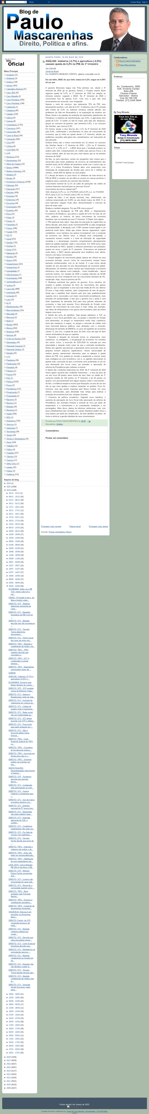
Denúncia (10, 157)
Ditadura (10, 175)
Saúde (9, 414)
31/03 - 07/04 (14, 1018)
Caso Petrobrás (13, 103)
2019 (9, 490)
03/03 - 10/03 (14, 1032)
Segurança (11, 421)
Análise (9, 82)
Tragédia (10, 453)
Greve (9, 250)
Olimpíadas (11, 342)
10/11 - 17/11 (14, 510)
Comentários (12, 125)
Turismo (10, 460)
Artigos (9, 86)
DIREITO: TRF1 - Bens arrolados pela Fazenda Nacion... (19, 894)
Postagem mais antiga (98, 527)
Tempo (9, 435)
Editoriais (10, 185)
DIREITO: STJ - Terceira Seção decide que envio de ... (21, 840)
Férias (9, 218)
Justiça (9, 285)
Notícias (10, 335)
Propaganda (11, 396)
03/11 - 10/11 (14, 514)
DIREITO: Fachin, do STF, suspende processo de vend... (20, 923)
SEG (8, 417)
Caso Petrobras (13, 100)
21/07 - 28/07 (14, 566)
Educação (10, 189)
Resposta (10, 410)
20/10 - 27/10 (14, 521)
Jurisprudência (12, 282)
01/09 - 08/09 (14, 545)
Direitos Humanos (14, 171)
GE (8, 235)
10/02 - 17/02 (14, 1042)
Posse (9, 385)
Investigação (12, 278)
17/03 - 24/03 (14, 1025)
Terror (9, 442)
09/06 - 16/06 (14, 579)
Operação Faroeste (14, 346)
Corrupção (11, 139)
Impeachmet (11, 268)
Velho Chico (11, 464)
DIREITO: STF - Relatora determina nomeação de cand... (20, 606)
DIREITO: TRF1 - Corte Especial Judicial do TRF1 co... (21, 741)
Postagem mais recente (51, 527)
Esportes (10, 211)
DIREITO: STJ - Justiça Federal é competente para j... (21, 793)
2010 (9, 1085)
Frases (9, 228)
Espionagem (11, 207)
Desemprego (12, 161)
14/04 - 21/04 (14, 1011)
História (9, 257)
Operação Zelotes (14, 350)
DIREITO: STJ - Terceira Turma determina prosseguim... (19, 631)
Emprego (10, 196)
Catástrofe (11, 107)
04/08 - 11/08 (14, 559)
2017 (9, 1060)
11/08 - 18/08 (14, 555)
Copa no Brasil (12, 136)
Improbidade (11, 271)
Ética (8, 214)
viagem (9, 467)
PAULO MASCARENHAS (130, 61)
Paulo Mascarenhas (127, 65)
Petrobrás (10, 368)
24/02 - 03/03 (14, 1036)
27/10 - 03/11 (14, 517)
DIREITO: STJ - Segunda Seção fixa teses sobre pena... (19, 987)
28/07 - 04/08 (14, 562)
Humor (9, 260)
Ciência (9, 118)
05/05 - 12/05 (14, 1001)
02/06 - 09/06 (14, 583)
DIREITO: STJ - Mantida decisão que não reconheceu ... (22, 623)
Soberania (10, 428)
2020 (9, 487)
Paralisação (11, 364)
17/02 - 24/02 (14, 1039)
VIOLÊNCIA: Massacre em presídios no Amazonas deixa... (20, 914)
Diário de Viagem (13, 164)
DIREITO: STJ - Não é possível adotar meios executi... (19, 733)
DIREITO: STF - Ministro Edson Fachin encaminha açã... (20, 873)
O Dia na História (13, 339)
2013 (9, 1074)
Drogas (9, 178)
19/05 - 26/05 (14, 994)
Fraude (9, 232)
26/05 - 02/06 (14, 586)
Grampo (10, 246)
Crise (8, 143)
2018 (9, 1057)
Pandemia (10, 360)
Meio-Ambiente (13, 310)
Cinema (9, 121)
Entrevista (11, 200)
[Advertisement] (61, 504)
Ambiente (10, 78)
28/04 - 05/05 (14, 1004)
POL (8, 378)
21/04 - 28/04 (14, 1008)
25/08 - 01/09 (14, 548)
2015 (9, 1067)
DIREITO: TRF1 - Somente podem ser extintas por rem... (20, 762)
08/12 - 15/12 (14, 497)
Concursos (11, 128)
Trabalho (10, 446)
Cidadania (10, 111)
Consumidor (11, 132)
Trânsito (10, 457)
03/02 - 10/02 (14, 1046)
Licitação (10, 296)
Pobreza (10, 371)
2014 (9, 1071)
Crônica (9, 146)
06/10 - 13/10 (14, 528)
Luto (8, 300)
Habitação (10, 253)
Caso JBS (11, 93)
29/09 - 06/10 (14, 531)
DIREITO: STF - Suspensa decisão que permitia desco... (20, 779)
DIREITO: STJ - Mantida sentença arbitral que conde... (19, 931)
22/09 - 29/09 (14, 534)
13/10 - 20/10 (14, 524)
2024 (9, 483)
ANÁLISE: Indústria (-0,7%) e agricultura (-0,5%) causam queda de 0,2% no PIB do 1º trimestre (73, 62)
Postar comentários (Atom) (60, 532)
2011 (9, 1081)
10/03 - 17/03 (14, 1029)
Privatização (11, 392)
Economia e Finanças (15, 182)
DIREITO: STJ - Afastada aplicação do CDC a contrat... (19, 820)
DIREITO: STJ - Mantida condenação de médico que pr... (21, 978)
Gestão (9, 243)
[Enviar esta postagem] (88, 421)
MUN (8, 321)
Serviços (10, 425)
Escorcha (10, 203)
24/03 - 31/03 (14, 1022)
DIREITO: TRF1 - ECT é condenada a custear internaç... (19, 661)
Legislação (11, 293)
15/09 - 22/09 (14, 538)
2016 (9, 1064)
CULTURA (10, 150)
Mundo (9, 325)
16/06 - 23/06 (14, 576)
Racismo (10, 400)
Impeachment (12, 264)
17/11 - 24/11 (14, 507)
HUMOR (12, 673)
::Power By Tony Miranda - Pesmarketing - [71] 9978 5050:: (87, 1111)
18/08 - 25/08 (14, 552)
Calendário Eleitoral (14, 89)
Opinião (9, 353)
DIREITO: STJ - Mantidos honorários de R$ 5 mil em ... (21, 614)
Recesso (10, 403)
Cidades (10, 114)
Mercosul (10, 317)
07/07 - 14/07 (14, 572)
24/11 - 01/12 (14, 504)
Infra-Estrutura (12, 275)
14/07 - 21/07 (14, 569)
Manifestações (12, 307)
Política (9, 382)
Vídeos (9, 471)
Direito (9, 168)
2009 (9, 1088)
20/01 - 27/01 (14, 1053)
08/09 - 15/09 (14, 541)
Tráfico (9, 450)
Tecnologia (11, 432)
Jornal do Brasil (52, 71)
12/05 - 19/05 (14, 998)
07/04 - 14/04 (14, 1015)
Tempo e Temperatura (15, 439)
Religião (10, 407)
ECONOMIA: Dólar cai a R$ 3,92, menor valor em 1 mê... (20, 591)
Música (9, 328)
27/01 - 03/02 (14, 1049)
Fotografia (10, 225)
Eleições (10, 193)
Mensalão (10, 314)
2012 (9, 1078)
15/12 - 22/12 (14, 493)
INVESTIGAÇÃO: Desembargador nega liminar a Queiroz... (22, 770)
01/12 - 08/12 (14, 500)
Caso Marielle (12, 96)
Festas (9, 221)
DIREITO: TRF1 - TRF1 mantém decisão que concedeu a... (19, 652)
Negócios (10, 332)
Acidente (10, 75)
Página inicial (75, 527)
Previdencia (11, 389)
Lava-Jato (10, 289)
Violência (10, 474)
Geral (8, 239)
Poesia (9, 375)
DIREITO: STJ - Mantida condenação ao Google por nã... (21, 958)
